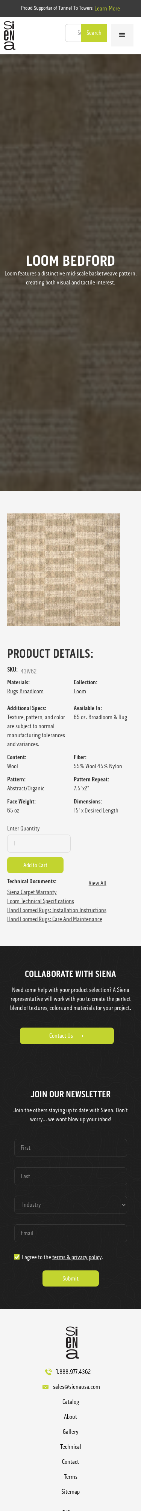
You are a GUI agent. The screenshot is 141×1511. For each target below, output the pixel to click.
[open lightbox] (70, 569)
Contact (70, 1461)
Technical (70, 1446)
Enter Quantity (23, 828)
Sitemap (70, 1491)
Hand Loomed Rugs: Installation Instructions (56, 910)
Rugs (12, 691)
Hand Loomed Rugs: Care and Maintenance (54, 919)
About (70, 1416)
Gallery (71, 1431)
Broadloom (32, 691)
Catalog (70, 1401)
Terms (70, 1476)
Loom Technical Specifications (40, 901)
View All (97, 883)
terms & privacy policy (77, 1257)
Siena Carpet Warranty (32, 892)
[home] (7, 35)
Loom (80, 691)
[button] (122, 35)
